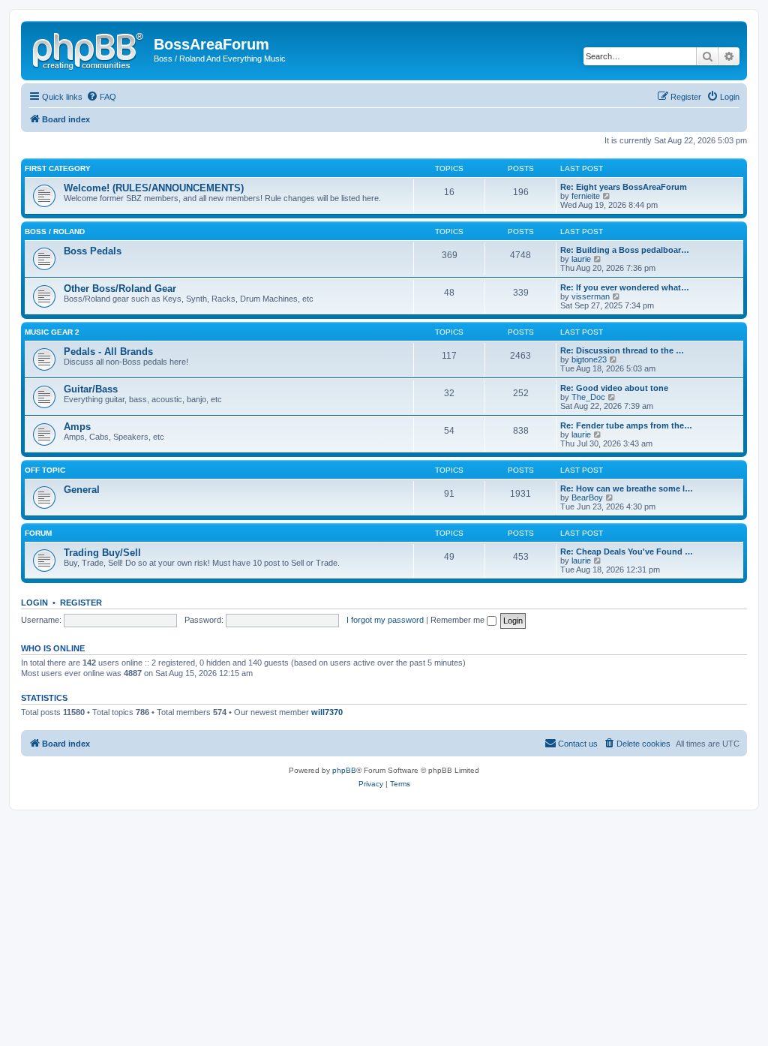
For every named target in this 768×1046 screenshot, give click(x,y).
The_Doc (588, 396)
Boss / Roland (55, 231)
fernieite (586, 195)
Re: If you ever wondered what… (624, 287)
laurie (581, 258)
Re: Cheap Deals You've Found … (626, 551)
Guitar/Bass (91, 389)
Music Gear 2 (52, 332)
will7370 (327, 712)
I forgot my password (385, 619)
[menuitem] (101, 97)
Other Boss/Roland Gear (120, 288)
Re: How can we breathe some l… (626, 488)
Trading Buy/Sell (102, 552)
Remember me (458, 619)
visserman (591, 296)
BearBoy (587, 497)
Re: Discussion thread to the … (622, 350)
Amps (77, 426)
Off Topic (45, 470)
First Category (58, 168)
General (82, 489)
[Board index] (89, 49)
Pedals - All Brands (108, 351)
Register (81, 602)
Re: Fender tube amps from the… (626, 425)
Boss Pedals (93, 251)
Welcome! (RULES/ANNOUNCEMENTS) (154, 188)
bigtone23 (589, 359)
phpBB (344, 770)
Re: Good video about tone (614, 387)
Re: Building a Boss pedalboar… (624, 249)
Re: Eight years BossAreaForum (623, 186)
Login (34, 602)
